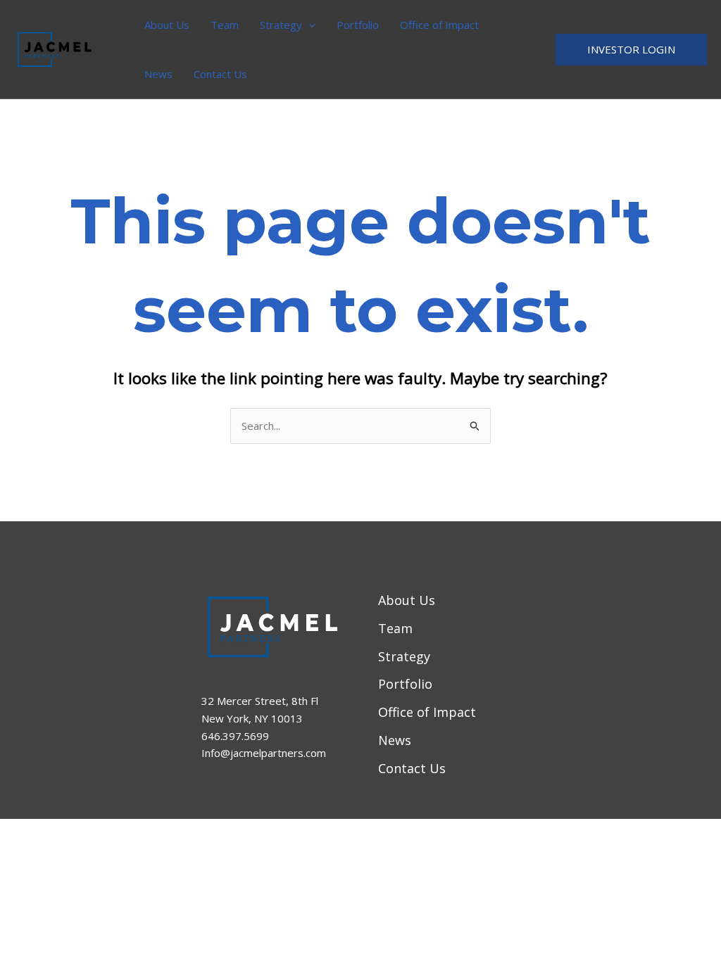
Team (225, 25)
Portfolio (358, 25)
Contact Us (220, 74)
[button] (308, 24)
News (158, 74)
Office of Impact (439, 25)
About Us (166, 25)
